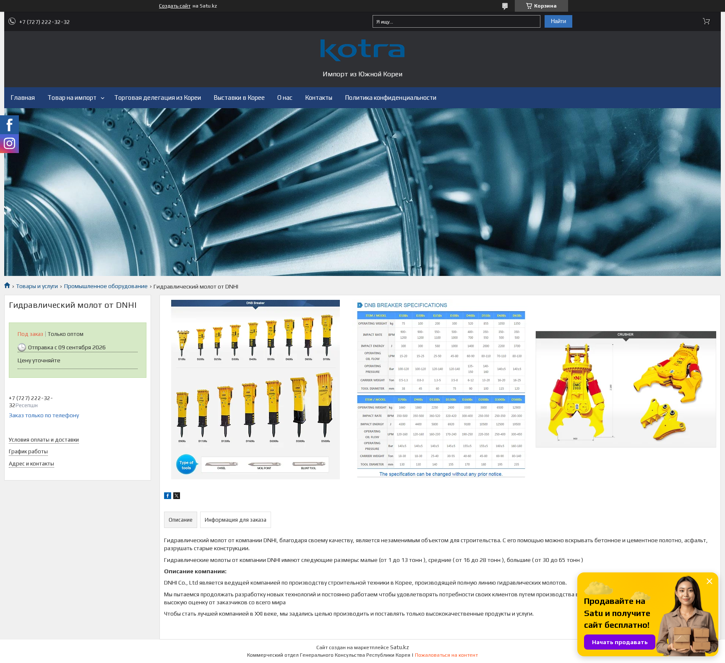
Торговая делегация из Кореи (157, 97)
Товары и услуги (37, 286)
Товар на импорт (71, 97)
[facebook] (167, 497)
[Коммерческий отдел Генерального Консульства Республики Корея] (362, 50)
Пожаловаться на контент (446, 655)
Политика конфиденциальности (390, 97)
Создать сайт (174, 6)
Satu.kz (399, 647)
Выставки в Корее (239, 97)
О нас (284, 97)
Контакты (318, 97)
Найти (558, 21)
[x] (176, 497)
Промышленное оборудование (106, 286)
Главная (22, 97)
